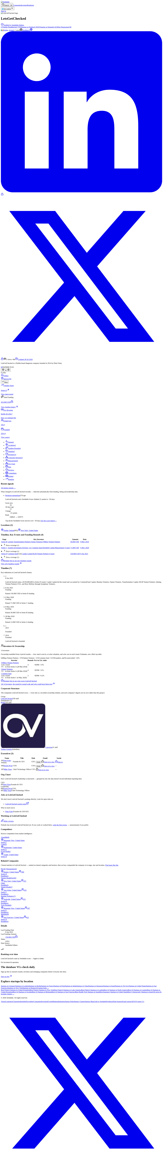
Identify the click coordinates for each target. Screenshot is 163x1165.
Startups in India (70, 986)
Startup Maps (89, 1001)
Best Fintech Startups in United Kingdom (15, 990)
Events (50, 1001)
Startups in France (47, 986)
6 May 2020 (84, 548)
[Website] (31, 30)
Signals (11, 442)
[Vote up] (3, 370)
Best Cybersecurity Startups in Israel (140, 992)
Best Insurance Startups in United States (114, 992)
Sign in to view (49, 762)
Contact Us (140, 1001)
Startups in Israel (109, 986)
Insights (23, 1001)
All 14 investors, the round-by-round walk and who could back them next (26, 684)
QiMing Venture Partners (51, 542)
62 (2, 367)
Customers (9, 1001)
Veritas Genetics (6, 749)
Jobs (9, 467)
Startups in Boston (29, 988)
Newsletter (29, 1001)
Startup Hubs (69, 1001)
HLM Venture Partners (41, 554)
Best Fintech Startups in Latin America (67, 990)
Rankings (30, 5)
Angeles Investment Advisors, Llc (19, 548)
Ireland (11, 30)
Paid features (117, 1001)
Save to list (7, 379)
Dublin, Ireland (9, 530)
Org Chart (11, 464)
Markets (55, 1001)
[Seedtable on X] (81, 1163)
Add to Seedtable (100, 1001)
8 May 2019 (84, 542)
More (6, 382)
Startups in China (82, 986)
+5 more (67, 548)
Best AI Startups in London (137, 990)
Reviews (11, 470)
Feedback (109, 1001)
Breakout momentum (12, 495)
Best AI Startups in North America (116, 990)
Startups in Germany (8, 986)
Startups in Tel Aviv (122, 986)
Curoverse (48, 747)
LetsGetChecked (7, 698)
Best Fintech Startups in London (92, 990)
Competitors (12, 473)
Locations (12, 445)
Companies (17, 5)
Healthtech (26, 30)
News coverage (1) (12, 545)
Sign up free (5, 977)
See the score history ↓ (49, 521)
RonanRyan (8, 766)
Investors (24, 5)
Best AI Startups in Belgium (42, 992)
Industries (61, 1001)
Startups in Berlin (35, 986)
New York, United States (29, 530)
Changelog (16, 1001)
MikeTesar (8, 769)
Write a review (9, 821)
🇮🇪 (2, 30)
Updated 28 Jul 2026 (25, 359)
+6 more (51, 554)
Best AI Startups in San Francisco (63, 992)
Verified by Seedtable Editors (14, 25)
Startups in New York (15, 988)
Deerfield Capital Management (53, 548)
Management (13, 461)
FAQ (134, 1001)
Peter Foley (9, 811)
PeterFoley (7, 761)
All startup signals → (8, 488)
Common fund (37, 548)
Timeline (11, 451)
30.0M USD (74, 542)
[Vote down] (8, 370)
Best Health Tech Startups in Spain (87, 992)
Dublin (5, 30)
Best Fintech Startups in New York (42, 990)
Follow (6, 376)
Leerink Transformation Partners (19, 542)
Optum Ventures (36, 542)
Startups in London (22, 986)
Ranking (11, 479)
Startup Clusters (79, 1001)
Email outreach (127, 1001)
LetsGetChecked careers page (15, 804)
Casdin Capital (27, 554)
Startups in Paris (59, 986)
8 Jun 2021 (84, 554)
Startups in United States (137, 986)
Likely (38, 762)
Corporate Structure (15, 458)
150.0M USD (75, 554)
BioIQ (3, 702)
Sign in (60, 762)
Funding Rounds (14, 448)
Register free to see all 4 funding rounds (17, 561)
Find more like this (111, 865)
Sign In (3, 11)
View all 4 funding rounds (10, 564)
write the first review (60, 825)
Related (10, 476)
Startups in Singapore (95, 986)
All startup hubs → (42, 988)
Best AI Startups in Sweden (22, 992)
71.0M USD (74, 548)
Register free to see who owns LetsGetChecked (20, 681)
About (3, 1001)
